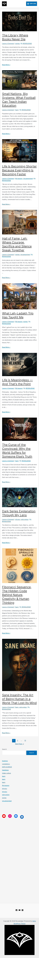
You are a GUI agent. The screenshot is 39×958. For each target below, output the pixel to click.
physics (17, 519)
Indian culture (6, 773)
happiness (5, 770)
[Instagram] (22, 910)
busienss (5, 761)
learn (16, 110)
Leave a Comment (8, 43)
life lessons (18, 178)
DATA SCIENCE (7, 767)
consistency (6, 764)
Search (4, 749)
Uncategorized (28, 178)
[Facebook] (16, 910)
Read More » (6, 65)
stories (17, 43)
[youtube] (19, 910)
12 (25, 740)
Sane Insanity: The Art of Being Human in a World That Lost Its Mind (19, 699)
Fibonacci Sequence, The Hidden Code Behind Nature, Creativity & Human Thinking (17, 594)
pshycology (24, 519)
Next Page (19, 744)
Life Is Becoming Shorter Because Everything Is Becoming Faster (19, 170)
